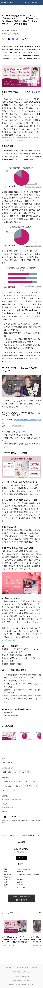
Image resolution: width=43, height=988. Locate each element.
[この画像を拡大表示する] (9, 735)
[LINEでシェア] (16, 38)
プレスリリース (14, 835)
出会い (12, 790)
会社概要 (8, 967)
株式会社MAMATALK (28, 835)
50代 (4, 790)
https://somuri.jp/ (18, 426)
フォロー (21, 858)
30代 (28, 786)
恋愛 (33, 781)
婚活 (20, 781)
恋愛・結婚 (7, 772)
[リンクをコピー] (26, 38)
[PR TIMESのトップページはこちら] (8, 2)
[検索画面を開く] (41, 2)
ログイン (27, 2)
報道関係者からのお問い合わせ (21, 972)
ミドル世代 (7, 786)
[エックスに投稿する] (9, 38)
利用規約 (34, 967)
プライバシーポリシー (21, 967)
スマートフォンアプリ (21, 772)
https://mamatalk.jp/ (9, 640)
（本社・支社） (16, 799)
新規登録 (34, 2)
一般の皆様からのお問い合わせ (21, 980)
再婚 (26, 781)
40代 (35, 786)
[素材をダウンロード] (22, 38)
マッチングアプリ (9, 781)
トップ (5, 835)
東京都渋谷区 (6, 799)
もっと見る (37, 913)
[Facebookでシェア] (13, 38)
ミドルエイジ (18, 786)
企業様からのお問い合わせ (21, 976)
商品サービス (7, 762)
